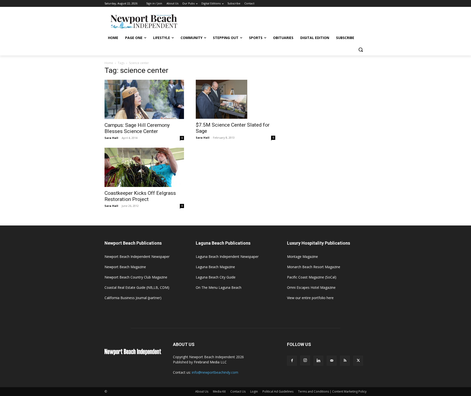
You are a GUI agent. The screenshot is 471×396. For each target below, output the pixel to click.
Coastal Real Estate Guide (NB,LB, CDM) (137, 287)
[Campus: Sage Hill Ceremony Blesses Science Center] (144, 99)
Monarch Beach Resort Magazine (313, 266)
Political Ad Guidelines (277, 391)
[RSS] (345, 361)
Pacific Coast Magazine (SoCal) (311, 277)
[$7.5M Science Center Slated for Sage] (235, 99)
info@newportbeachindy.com (215, 372)
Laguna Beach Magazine (215, 266)
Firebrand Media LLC (210, 362)
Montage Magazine (302, 256)
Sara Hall (111, 138)
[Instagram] (305, 360)
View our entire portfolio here (310, 297)
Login (254, 391)
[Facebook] (292, 361)
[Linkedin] (318, 361)
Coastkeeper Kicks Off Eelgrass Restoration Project (140, 196)
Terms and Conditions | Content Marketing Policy (332, 391)
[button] (360, 49)
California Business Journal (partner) (133, 297)
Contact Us (238, 391)
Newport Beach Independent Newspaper (137, 256)
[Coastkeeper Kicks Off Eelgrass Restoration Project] (144, 167)
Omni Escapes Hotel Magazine (311, 287)
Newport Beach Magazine (125, 266)
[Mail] (332, 361)
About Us (201, 391)
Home (109, 63)
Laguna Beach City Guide (216, 277)
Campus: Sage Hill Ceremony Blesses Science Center (137, 128)
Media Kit (219, 391)
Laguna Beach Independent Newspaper (227, 256)
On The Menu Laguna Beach (218, 287)
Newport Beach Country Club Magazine (136, 277)
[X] (358, 361)
